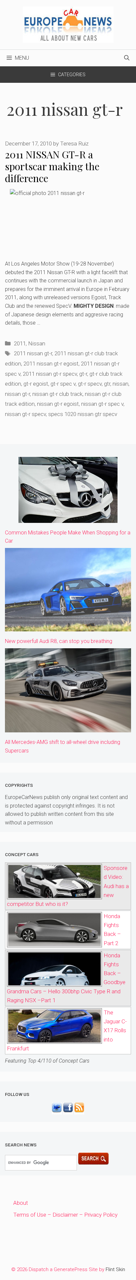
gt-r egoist (35, 383)
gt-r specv (90, 383)
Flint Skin (115, 1269)
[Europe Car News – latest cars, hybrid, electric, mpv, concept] (68, 24)
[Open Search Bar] (127, 58)
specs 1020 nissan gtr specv (82, 414)
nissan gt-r (17, 394)
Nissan (36, 343)
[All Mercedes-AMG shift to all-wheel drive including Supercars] (68, 727)
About (20, 1203)
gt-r (83, 373)
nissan (120, 383)
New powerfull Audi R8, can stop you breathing (58, 641)
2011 (20, 343)
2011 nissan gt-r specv (50, 373)
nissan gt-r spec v (102, 403)
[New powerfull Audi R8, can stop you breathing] (68, 627)
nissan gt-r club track (57, 394)
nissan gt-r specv (25, 414)
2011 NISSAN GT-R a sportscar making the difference (52, 166)
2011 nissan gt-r (33, 353)
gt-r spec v (63, 383)
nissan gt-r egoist (58, 403)
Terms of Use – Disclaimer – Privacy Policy (65, 1214)
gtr (107, 383)
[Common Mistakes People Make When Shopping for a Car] (68, 518)
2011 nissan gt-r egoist (51, 363)
